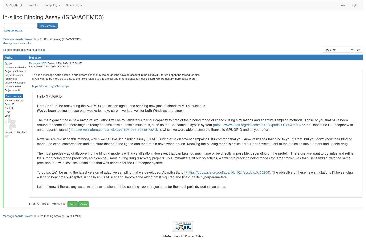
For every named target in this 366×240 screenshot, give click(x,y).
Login (354, 5)
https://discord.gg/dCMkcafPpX (50, 86)
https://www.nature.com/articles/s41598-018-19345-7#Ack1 (115, 129)
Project (32, 5)
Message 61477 (37, 63)
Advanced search (13, 30)
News (28, 39)
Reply (73, 204)
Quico (8, 63)
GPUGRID (14, 4)
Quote (83, 204)
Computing (51, 5)
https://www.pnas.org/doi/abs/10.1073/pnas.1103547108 (257, 124)
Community (73, 5)
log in (41, 50)
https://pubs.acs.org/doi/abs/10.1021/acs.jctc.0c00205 (228, 172)
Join (342, 5)
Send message (14, 96)
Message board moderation (17, 43)
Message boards (13, 39)
